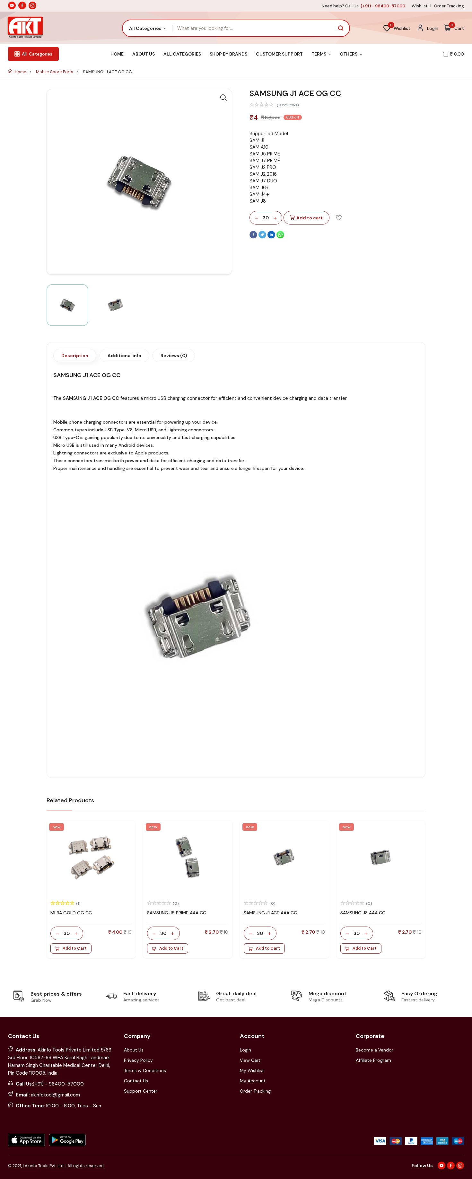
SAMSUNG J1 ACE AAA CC (270, 913)
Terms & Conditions (145, 1070)
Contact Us (136, 1081)
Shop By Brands (228, 54)
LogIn (245, 1050)
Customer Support (279, 54)
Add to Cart (75, 948)
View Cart (250, 1060)
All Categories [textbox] (145, 28)
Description (74, 355)
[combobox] (147, 28)
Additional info (124, 355)
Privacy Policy (138, 1060)
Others (349, 54)
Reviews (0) (174, 355)
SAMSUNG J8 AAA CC (362, 913)
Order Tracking (449, 6)
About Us (143, 54)
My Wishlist (252, 1070)
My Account (253, 1081)
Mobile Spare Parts (55, 72)
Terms (319, 54)
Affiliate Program (373, 1060)
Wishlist (420, 6)
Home (117, 54)
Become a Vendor (374, 1050)
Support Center (140, 1091)
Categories (37, 54)
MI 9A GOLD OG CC (71, 913)
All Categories (182, 54)
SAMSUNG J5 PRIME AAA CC (176, 913)
